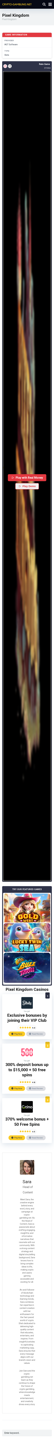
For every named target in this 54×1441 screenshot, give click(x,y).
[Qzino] (27, 1111)
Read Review (37, 1034)
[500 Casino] (27, 1057)
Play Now (18, 1034)
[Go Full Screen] (10, 66)
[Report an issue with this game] (5, 66)
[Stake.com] (27, 1008)
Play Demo (29, 486)
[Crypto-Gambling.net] (17, 4)
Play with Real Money (29, 477)
